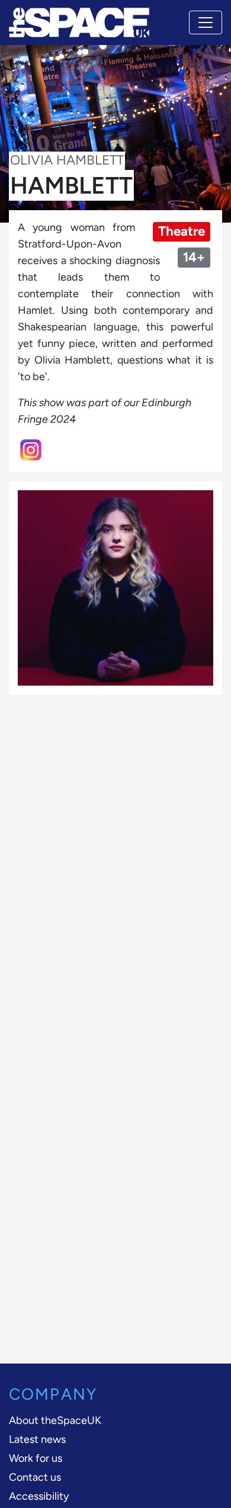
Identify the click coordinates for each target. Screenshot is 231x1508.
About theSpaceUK (55, 1420)
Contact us (35, 1477)
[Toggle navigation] (205, 22)
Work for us (35, 1458)
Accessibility (39, 1496)
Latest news (37, 1439)
